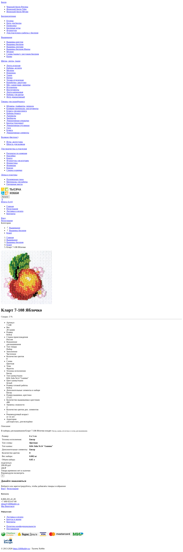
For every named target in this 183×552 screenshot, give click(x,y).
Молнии (10, 70)
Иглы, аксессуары (14, 142)
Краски (9, 168)
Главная (10, 206)
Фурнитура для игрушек (17, 160)
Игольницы (11, 87)
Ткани (9, 75)
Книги (9, 158)
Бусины (10, 21)
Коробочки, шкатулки (16, 82)
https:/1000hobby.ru (21, 548)
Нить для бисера (13, 23)
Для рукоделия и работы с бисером (22, 33)
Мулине (10, 51)
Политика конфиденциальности (21, 526)
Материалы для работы (17, 182)
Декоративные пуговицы (17, 125)
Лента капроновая (14, 92)
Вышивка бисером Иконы (18, 49)
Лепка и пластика (9, 175)
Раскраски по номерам (16, 153)
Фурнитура (11, 30)
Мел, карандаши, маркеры (18, 85)
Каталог (5, 197)
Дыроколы (11, 116)
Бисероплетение (8, 16)
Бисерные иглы (13, 28)
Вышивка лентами (14, 47)
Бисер (3, 2)
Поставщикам (12, 529)
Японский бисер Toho (16, 9)
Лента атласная (13, 65)
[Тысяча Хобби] (11, 194)
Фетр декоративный (15, 97)
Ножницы (11, 73)
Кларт (9, 233)
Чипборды (11, 118)
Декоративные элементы (17, 133)
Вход (3, 218)
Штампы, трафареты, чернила (20, 106)
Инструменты (12, 90)
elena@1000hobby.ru (10, 504)
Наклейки (11, 156)
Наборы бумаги (13, 113)
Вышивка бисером (14, 44)
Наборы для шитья (14, 94)
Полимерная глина (15, 179)
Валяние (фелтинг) (9, 137)
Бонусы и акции (13, 519)
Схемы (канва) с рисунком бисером (22, 54)
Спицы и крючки (14, 170)
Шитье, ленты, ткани (10, 61)
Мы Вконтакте (7, 506)
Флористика (12, 163)
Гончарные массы (14, 184)
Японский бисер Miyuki (17, 11)
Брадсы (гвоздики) (14, 123)
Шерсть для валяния (15, 144)
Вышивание (6, 37)
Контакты (10, 213)
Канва (9, 56)
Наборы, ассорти (14, 68)
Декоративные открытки (17, 120)
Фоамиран (11, 165)
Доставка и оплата (14, 211)
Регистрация (12, 209)
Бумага (9, 130)
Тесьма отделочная (15, 80)
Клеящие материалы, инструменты (22, 108)
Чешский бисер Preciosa (17, 7)
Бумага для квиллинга (16, 111)
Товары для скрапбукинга (13, 101)
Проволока (11, 25)
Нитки (9, 77)
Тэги (8, 128)
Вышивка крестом (14, 42)
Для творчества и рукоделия (14, 149)
